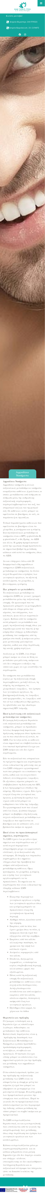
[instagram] (25, 34)
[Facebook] (20, 34)
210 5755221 (32, 21)
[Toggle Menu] (41, 3)
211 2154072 (34, 27)
